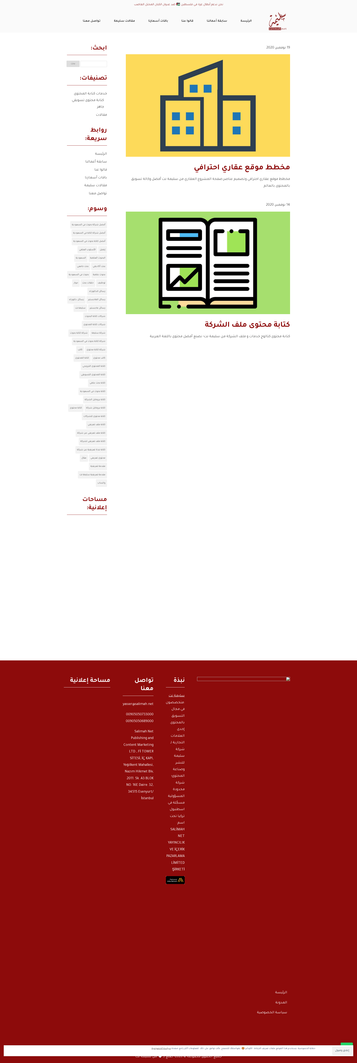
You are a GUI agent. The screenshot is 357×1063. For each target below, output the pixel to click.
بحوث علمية (99, 274)
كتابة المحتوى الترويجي (93, 366)
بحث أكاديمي (99, 266)
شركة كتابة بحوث (79, 333)
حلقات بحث (88, 283)
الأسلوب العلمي (87, 250)
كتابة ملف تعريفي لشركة (92, 441)
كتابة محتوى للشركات (94, 416)
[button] (347, 1035)
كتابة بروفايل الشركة (95, 399)
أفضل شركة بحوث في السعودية (88, 225)
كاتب (80, 350)
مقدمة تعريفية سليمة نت (92, 475)
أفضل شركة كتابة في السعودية (89, 233)
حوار (76, 283)
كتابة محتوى (76, 408)
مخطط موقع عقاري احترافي (242, 168)
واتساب (101, 483)
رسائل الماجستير (96, 299)
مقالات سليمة (95, 185)
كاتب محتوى (99, 358)
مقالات (101, 115)
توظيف (101, 283)
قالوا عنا (100, 170)
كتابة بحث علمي (97, 383)
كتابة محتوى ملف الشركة (247, 326)
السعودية (81, 258)
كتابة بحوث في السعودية (92, 391)
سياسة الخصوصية (272, 1013)
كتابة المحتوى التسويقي (93, 375)
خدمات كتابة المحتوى (90, 94)
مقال (83, 458)
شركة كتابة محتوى (96, 350)
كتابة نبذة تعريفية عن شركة (91, 450)
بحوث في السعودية (79, 274)
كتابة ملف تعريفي (96, 424)
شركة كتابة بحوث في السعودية (89, 341)
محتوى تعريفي (97, 458)
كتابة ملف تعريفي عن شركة (91, 433)
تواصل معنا (98, 194)
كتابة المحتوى (82, 358)
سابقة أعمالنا (96, 162)
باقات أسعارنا (96, 178)
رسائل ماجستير (97, 308)
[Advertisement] (87, 590)
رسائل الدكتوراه (97, 291)
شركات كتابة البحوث (95, 316)
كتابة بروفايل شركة (95, 408)
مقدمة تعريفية (97, 466)
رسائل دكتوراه (76, 299)
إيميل (102, 250)
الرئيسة (101, 154)
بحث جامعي (83, 266)
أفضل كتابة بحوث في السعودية (89, 241)
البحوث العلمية (97, 258)
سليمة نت (80, 308)
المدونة (281, 1003)
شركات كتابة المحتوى (94, 324)
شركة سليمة (98, 333)
